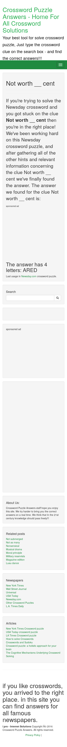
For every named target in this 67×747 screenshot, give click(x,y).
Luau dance (12, 563)
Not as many (13, 542)
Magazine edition (15, 559)
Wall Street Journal (16, 589)
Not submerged (14, 539)
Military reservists (15, 556)
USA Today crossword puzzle (22, 632)
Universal (11, 592)
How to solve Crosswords (20, 639)
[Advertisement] (35, 233)
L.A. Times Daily (15, 606)
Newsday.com (28, 276)
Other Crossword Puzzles (20, 602)
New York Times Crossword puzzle (25, 628)
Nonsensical (12, 546)
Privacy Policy (33, 735)
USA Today (12, 595)
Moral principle (14, 552)
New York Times (15, 585)
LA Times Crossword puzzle (21, 635)
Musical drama (14, 549)
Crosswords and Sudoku (19, 642)
